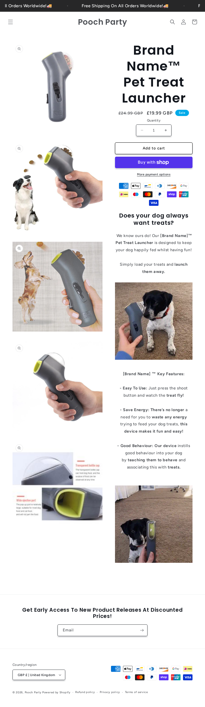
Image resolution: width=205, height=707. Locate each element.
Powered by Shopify (56, 692)
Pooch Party (33, 692)
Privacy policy (110, 692)
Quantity (153, 120)
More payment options (153, 174)
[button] (10, 21)
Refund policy (85, 692)
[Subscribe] (141, 630)
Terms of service (136, 692)
